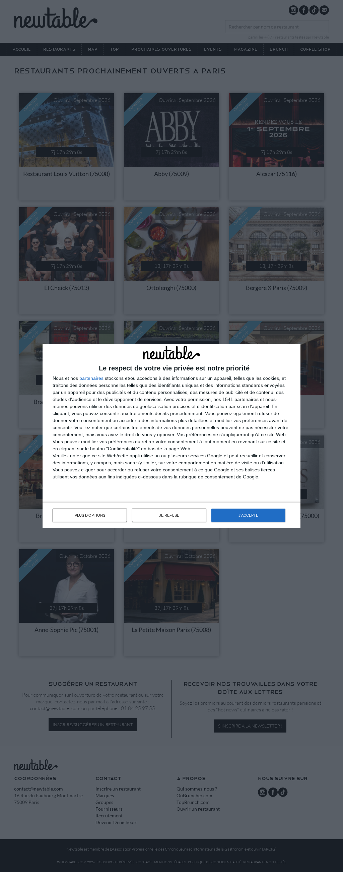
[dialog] (171, 436)
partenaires (91, 378)
